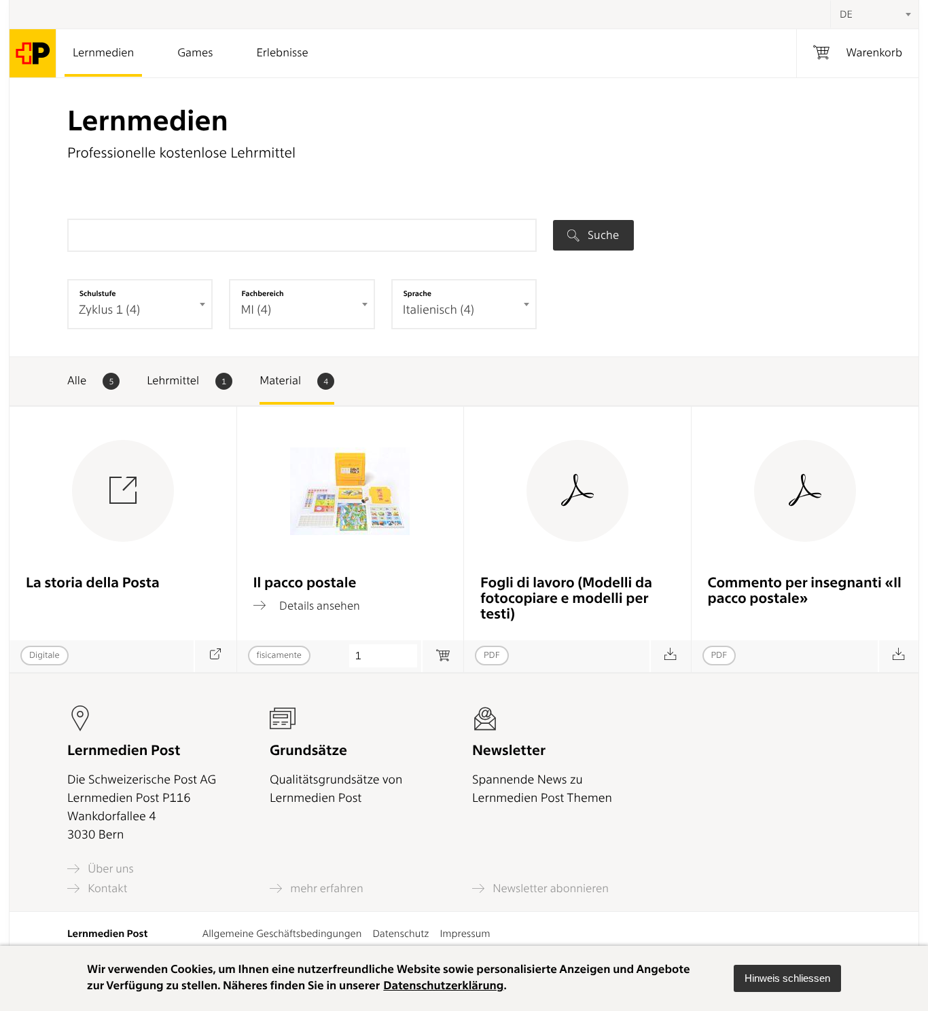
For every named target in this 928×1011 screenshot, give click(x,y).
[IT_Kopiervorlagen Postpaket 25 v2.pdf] (670, 656)
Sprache (417, 293)
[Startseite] (33, 53)
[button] (787, 978)
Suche (602, 235)
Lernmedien (103, 53)
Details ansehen (318, 605)
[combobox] (874, 14)
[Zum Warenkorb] (442, 656)
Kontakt (106, 888)
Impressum (465, 933)
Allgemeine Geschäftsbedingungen (282, 933)
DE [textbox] (846, 14)
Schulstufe (97, 293)
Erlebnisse (282, 53)
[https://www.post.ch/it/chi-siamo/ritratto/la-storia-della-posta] (215, 656)
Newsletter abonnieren (549, 888)
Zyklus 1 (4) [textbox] (109, 310)
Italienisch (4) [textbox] (438, 310)
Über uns (109, 868)
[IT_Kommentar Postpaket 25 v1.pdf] (898, 656)
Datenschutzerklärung (443, 986)
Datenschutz (400, 933)
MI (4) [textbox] (255, 310)
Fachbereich (262, 293)
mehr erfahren (325, 888)
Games (195, 53)
